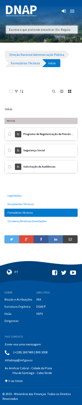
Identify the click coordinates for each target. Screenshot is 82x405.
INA (38, 299)
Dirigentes (11, 321)
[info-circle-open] (62, 91)
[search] (54, 91)
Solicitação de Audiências (39, 166)
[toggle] (16, 91)
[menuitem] (41, 196)
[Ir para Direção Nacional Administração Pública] (21, 11)
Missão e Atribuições (18, 299)
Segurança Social (34, 150)
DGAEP (41, 307)
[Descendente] (23, 91)
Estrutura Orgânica (17, 307)
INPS (39, 314)
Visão (8, 314)
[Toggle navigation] (42, 11)
